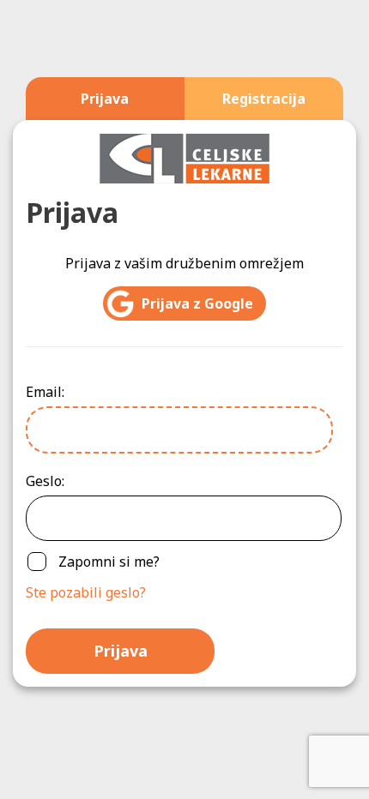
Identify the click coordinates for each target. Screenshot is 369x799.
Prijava (121, 650)
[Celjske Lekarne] (184, 156)
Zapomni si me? (109, 561)
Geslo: (45, 481)
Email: (45, 391)
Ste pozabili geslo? (86, 592)
